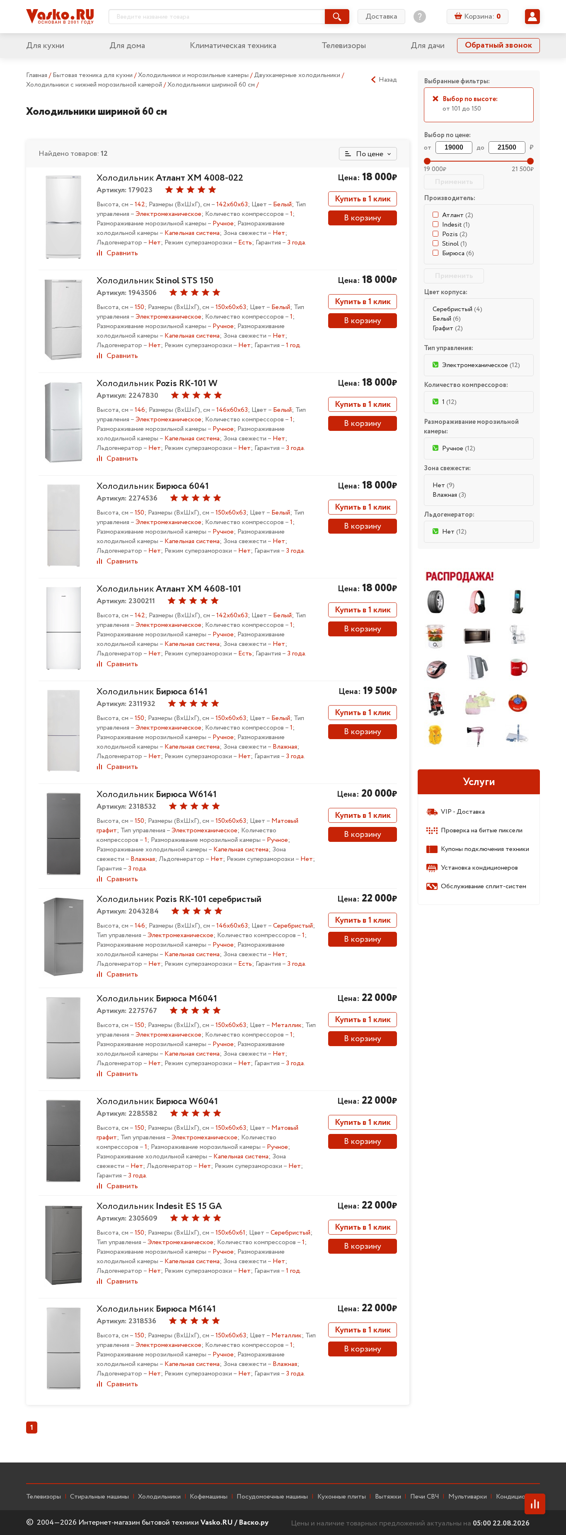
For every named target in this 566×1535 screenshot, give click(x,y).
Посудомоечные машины (272, 1496)
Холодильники (159, 1496)
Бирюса (458, 253)
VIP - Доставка (463, 812)
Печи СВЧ (424, 1496)
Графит (448, 328)
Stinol (454, 244)
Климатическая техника (233, 46)
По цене (368, 154)
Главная (36, 75)
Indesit (456, 225)
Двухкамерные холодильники (298, 75)
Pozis (454, 234)
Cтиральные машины (99, 1496)
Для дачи (428, 46)
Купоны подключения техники (485, 849)
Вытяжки (388, 1496)
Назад (388, 80)
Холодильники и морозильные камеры (194, 75)
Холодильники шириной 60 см (211, 84)
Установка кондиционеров (479, 868)
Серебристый (457, 309)
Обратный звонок (498, 45)
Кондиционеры (518, 1496)
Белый (447, 319)
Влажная (449, 495)
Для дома (127, 46)
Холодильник (170, 178)
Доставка (381, 16)
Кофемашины (208, 1496)
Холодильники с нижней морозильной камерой (95, 84)
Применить (454, 181)
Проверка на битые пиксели (481, 830)
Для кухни (45, 46)
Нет (444, 485)
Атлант (457, 215)
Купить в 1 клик (363, 199)
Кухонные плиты (341, 1496)
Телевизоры (344, 46)
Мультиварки (467, 1496)
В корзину (362, 218)
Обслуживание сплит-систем (483, 886)
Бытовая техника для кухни (93, 75)
